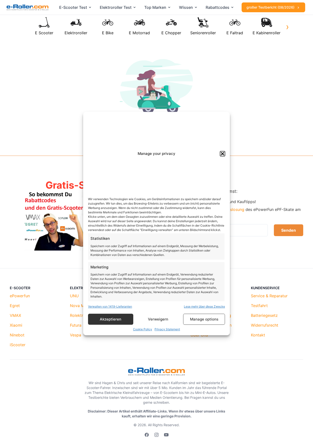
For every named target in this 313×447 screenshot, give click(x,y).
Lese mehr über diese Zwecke (204, 306)
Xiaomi (16, 325)
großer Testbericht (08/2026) (270, 7)
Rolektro (78, 315)
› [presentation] (287, 26)
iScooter (17, 344)
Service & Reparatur (269, 295)
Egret (15, 305)
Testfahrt (259, 305)
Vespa (75, 334)
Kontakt (258, 334)
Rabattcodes (217, 7)
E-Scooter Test (73, 7)
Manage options (204, 319)
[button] (222, 153)
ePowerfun (20, 295)
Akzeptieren (110, 319)
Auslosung (234, 209)
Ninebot (17, 334)
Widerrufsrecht (264, 325)
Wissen (186, 7)
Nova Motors (82, 305)
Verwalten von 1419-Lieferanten (110, 306)
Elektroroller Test (116, 7)
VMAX (15, 315)
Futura (75, 325)
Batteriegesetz (264, 315)
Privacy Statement (167, 329)
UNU (74, 295)
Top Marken (155, 7)
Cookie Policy (142, 329)
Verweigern (158, 319)
